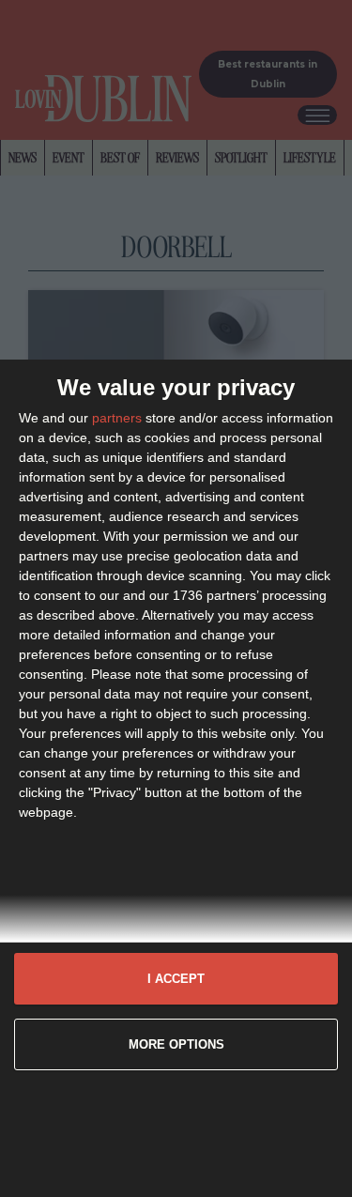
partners (117, 417)
